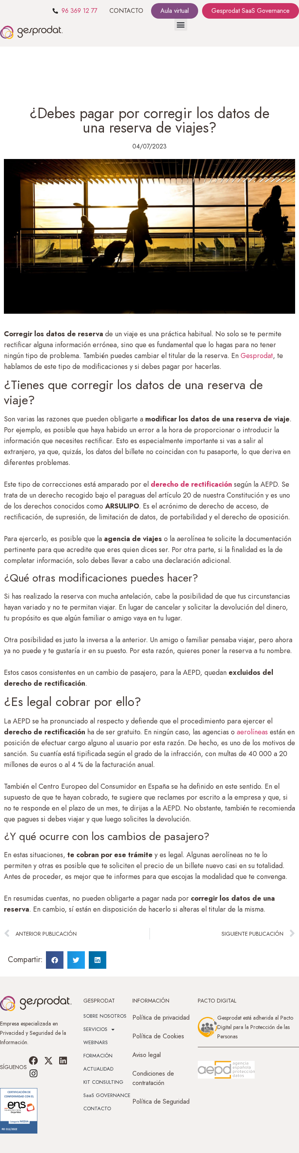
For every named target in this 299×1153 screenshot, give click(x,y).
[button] (180, 24)
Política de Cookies (158, 1036)
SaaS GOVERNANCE (106, 1095)
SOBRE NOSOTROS (105, 1016)
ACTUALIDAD (98, 1069)
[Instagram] (33, 1073)
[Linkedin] (63, 1061)
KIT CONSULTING (103, 1082)
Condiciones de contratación (153, 1078)
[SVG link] (226, 1070)
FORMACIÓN (98, 1055)
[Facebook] (33, 1061)
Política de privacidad (161, 1017)
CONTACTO (126, 10)
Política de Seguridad (161, 1101)
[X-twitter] (48, 1061)
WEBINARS (95, 1042)
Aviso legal (146, 1054)
